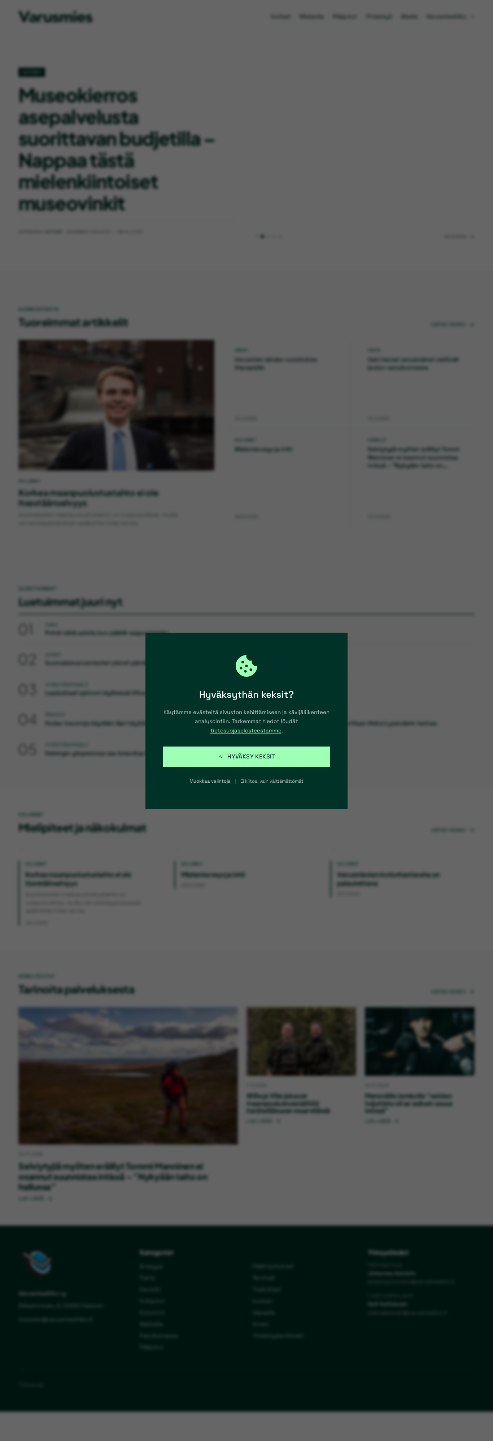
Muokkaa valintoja (210, 781)
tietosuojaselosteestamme (246, 730)
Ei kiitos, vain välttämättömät (272, 781)
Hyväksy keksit (251, 756)
